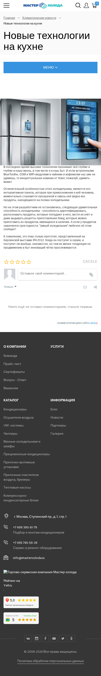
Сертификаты (14, 371)
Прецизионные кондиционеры (27, 454)
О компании (15, 346)
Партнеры (58, 425)
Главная (9, 18)
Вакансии (11, 388)
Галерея (56, 433)
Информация (62, 400)
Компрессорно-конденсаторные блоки (21, 498)
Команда (10, 355)
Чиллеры (10, 433)
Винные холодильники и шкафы (22, 444)
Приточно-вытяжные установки (19, 465)
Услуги (57, 346)
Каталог (11, 400)
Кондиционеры (15, 409)
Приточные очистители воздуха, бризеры (21, 477)
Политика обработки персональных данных (50, 661)
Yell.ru (8, 585)
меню (48, 67)
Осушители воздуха (19, 417)
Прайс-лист (12, 364)
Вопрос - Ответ (15, 380)
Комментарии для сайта (77, 323)
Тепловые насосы (17, 487)
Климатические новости (39, 18)
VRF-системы (13, 425)
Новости (56, 417)
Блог (54, 409)
